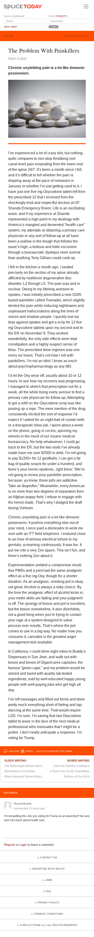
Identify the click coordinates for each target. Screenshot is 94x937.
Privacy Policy (48, 902)
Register (9, 844)
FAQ (48, 891)
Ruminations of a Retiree (19, 771)
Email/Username (14, 16)
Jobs (48, 880)
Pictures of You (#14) (77, 776)
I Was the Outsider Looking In (71, 766)
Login (22, 844)
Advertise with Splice (48, 869)
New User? (10, 27)
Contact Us (48, 857)
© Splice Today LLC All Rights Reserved (48, 925)
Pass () (58, 16)
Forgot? (61, 16)
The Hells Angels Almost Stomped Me (27, 766)
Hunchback (22, 803)
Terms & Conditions (48, 914)
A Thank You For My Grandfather (70, 771)
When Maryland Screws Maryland (25, 776)
